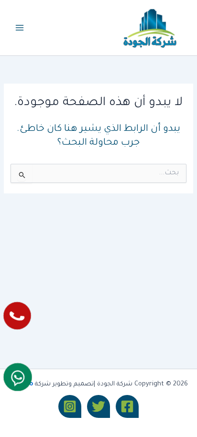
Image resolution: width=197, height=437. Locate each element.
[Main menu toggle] (20, 28)
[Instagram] (69, 406)
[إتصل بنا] (17, 316)
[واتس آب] (18, 377)
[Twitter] (98, 406)
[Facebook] (127, 406)
